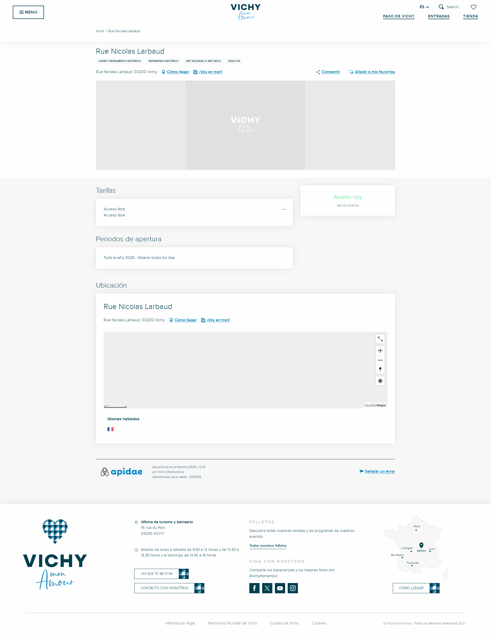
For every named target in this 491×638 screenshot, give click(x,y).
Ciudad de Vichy (284, 623)
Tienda (470, 16)
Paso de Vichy (399, 16)
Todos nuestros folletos (268, 546)
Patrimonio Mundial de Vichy (232, 623)
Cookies (319, 623)
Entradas (439, 16)
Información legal (180, 623)
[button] (450, 7)
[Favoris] (474, 7)
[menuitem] (246, 12)
